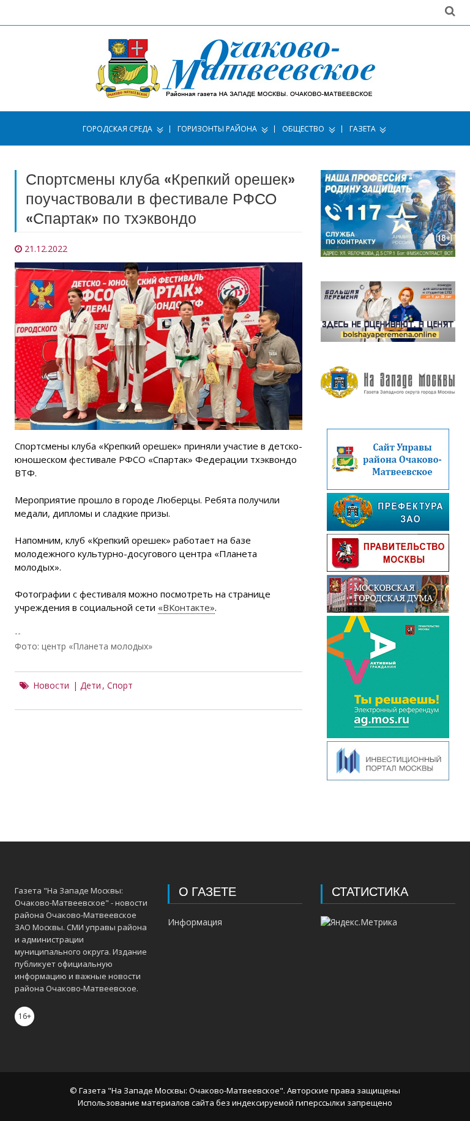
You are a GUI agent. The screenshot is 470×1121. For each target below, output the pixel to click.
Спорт (120, 685)
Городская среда (117, 129)
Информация (195, 922)
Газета (362, 129)
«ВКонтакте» (186, 607)
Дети (90, 685)
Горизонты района (217, 129)
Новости (51, 685)
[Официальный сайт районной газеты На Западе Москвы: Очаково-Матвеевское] (235, 68)
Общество (303, 129)
